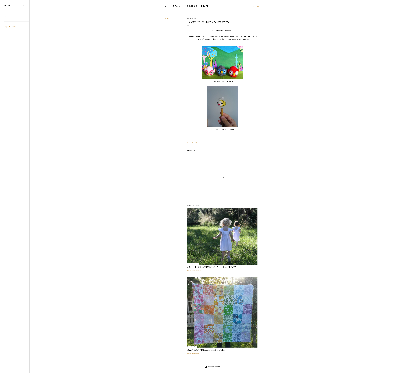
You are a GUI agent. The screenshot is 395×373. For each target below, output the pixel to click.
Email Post (195, 143)
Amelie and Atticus (191, 6)
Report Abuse (10, 27)
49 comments (196, 270)
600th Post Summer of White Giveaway (211, 266)
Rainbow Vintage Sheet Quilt (206, 349)
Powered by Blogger (214, 366)
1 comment (195, 353)
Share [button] (167, 18)
